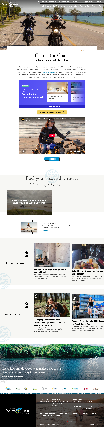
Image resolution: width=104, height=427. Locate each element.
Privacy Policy (55, 415)
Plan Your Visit (85, 6)
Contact (93, 414)
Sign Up (44, 230)
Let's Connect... (49, 223)
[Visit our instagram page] (73, 2)
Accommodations (73, 6)
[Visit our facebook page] (81, 2)
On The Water (55, 6)
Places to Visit (97, 6)
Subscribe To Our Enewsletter (82, 401)
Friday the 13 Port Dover (48, 72)
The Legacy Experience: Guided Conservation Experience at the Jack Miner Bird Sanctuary (49, 322)
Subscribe (90, 2)
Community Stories (64, 2)
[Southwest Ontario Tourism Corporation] (10, 4)
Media (75, 414)
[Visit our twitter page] (78, 2)
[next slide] (26, 256)
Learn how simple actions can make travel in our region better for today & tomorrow (31, 370)
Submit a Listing (64, 414)
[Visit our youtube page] (76, 2)
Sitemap (44, 415)
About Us (84, 414)
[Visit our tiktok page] (82, 407)
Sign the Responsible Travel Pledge (13, 376)
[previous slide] (26, 252)
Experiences (52, 2)
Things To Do (44, 6)
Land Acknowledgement (47, 414)
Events (63, 6)
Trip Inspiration (42, 2)
